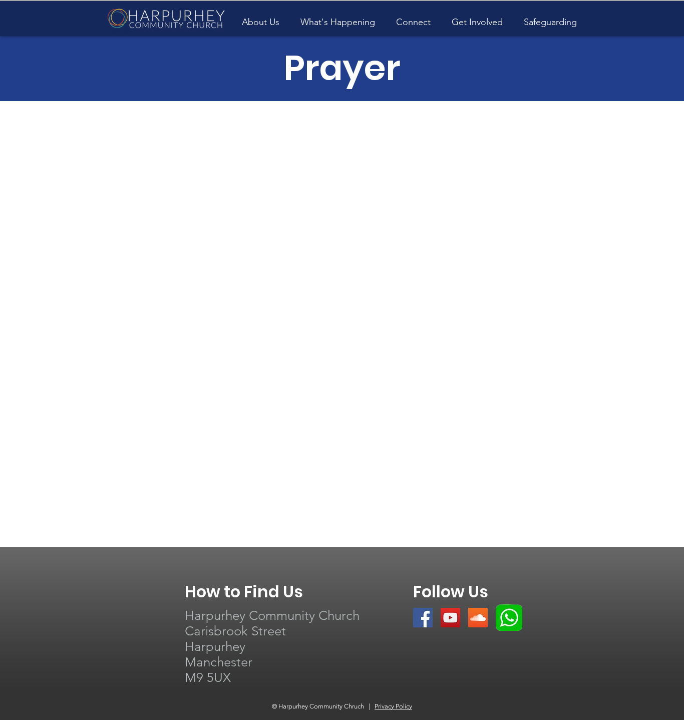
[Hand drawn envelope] (508, 617)
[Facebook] (423, 617)
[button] (338, 18)
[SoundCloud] (478, 617)
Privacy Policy (393, 706)
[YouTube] (450, 617)
